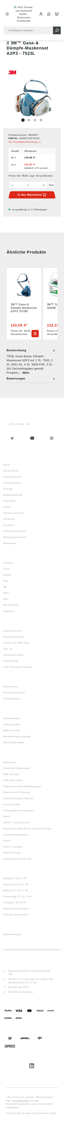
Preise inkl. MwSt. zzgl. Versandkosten (31, 175)
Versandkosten (11, 718)
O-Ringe (8, 489)
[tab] (31, 361)
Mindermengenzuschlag (17, 736)
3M (5, 587)
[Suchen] (57, 30)
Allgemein (8, 611)
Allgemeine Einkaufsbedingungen (22, 786)
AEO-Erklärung (11, 852)
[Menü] (7, 14)
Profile (7, 507)
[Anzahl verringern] (12, 185)
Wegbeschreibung (13, 636)
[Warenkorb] (57, 14)
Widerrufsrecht (11, 730)
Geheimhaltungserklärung (18, 798)
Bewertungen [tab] (16, 378)
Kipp (5, 581)
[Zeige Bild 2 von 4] (29, 120)
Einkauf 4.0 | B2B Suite (16, 642)
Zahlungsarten (11, 724)
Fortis (6, 569)
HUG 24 (7, 649)
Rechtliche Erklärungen (16, 768)
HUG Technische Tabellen (18, 667)
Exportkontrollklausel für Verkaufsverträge (27, 828)
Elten (6, 593)
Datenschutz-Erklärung (16, 792)
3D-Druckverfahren (14, 692)
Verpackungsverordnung (17, 858)
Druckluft (8, 525)
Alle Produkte (11, 605)
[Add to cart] (35, 333)
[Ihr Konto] (41, 14)
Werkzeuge (9, 543)
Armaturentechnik (13, 513)
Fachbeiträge (10, 661)
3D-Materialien (11, 698)
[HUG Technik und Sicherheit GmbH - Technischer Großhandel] (24, 14)
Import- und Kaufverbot (16, 822)
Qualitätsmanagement (15, 834)
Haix (5, 599)
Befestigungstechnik (14, 537)
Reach (7, 840)
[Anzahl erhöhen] (44, 185)
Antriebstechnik (12, 482)
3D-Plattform (10, 686)
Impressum (9, 762)
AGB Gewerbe (11, 774)
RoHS (6, 816)
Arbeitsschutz (11, 470)
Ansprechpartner (12, 630)
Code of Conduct (13, 846)
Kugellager (9, 501)
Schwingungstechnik (15, 531)
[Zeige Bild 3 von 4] (35, 120)
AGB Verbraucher (13, 780)
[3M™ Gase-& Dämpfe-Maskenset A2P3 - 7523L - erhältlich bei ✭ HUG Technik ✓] (31, 97)
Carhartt (8, 562)
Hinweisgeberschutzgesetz (18, 810)
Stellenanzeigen (12, 934)
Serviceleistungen (13, 654)
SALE (6, 464)
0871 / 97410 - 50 (19, 424)
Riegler (7, 575)
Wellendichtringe (12, 495)
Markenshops (12, 556)
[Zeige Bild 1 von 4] (23, 120)
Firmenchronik (11, 804)
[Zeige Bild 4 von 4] (41, 120)
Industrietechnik (12, 476)
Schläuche (9, 519)
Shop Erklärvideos (13, 742)
